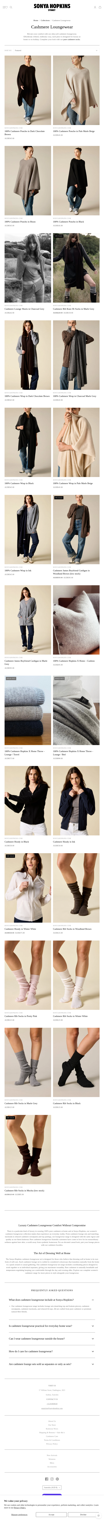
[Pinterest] (57, 1479)
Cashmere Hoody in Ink (64, 841)
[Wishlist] (6, 7)
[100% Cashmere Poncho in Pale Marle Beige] (76, 90)
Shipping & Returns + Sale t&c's (52, 1433)
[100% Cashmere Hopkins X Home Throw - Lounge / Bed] (76, 710)
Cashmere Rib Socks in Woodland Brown (72, 929)
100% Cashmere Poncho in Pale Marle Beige (74, 131)
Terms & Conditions (52, 1440)
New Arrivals (52, 1455)
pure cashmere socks (71, 39)
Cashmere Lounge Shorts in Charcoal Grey (24, 309)
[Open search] (11, 7)
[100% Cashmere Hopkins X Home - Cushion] (76, 620)
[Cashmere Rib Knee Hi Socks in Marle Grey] (76, 268)
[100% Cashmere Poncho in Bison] (28, 180)
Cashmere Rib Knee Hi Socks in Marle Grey (73, 309)
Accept (51, 1515)
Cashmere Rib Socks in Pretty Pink (21, 1016)
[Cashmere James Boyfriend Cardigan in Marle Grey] (28, 620)
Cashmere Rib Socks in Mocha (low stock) (24, 1190)
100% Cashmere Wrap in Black (19, 483)
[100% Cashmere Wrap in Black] (28, 442)
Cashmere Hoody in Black (17, 841)
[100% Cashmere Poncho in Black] (76, 180)
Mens (52, 1463)
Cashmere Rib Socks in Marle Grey (21, 1103)
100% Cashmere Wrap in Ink (18, 570)
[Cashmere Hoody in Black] (28, 800)
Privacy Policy (52, 1444)
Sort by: (8, 50)
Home (35, 20)
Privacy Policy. (20, 1508)
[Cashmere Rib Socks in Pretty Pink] (28, 975)
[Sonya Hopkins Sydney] (52, 7)
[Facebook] (46, 1479)
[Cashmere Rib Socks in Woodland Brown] (76, 888)
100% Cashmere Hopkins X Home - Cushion (74, 661)
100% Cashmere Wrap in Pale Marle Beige (73, 483)
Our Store (52, 1425)
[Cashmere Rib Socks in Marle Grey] (28, 1062)
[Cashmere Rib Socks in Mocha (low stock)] (28, 1149)
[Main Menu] (4, 7)
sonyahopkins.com (14, 128)
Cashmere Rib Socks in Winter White (70, 1016)
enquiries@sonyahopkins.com (52, 1408)
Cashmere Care (52, 1436)
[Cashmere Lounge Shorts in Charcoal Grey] (28, 268)
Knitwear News (52, 1429)
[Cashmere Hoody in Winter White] (28, 888)
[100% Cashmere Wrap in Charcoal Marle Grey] (76, 355)
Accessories (52, 1467)
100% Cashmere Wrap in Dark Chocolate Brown (27, 396)
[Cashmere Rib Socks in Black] (76, 1062)
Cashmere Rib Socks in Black (67, 1103)
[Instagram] (52, 1479)
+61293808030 (52, 1404)
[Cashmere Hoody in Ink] (76, 800)
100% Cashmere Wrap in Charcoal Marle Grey (74, 396)
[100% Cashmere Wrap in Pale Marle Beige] (76, 442)
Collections (45, 20)
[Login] (95, 7)
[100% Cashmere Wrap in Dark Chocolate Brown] (28, 355)
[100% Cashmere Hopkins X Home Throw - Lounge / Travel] (28, 710)
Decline (83, 1515)
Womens (52, 1459)
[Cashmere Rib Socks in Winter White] (76, 975)
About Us (52, 1421)
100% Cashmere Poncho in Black (68, 221)
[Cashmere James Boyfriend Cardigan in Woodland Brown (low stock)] (76, 529)
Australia (50, 1487)
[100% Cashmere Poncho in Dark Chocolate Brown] (28, 90)
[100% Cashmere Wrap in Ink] (28, 529)
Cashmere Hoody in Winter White (20, 929)
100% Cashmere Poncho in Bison (20, 221)
